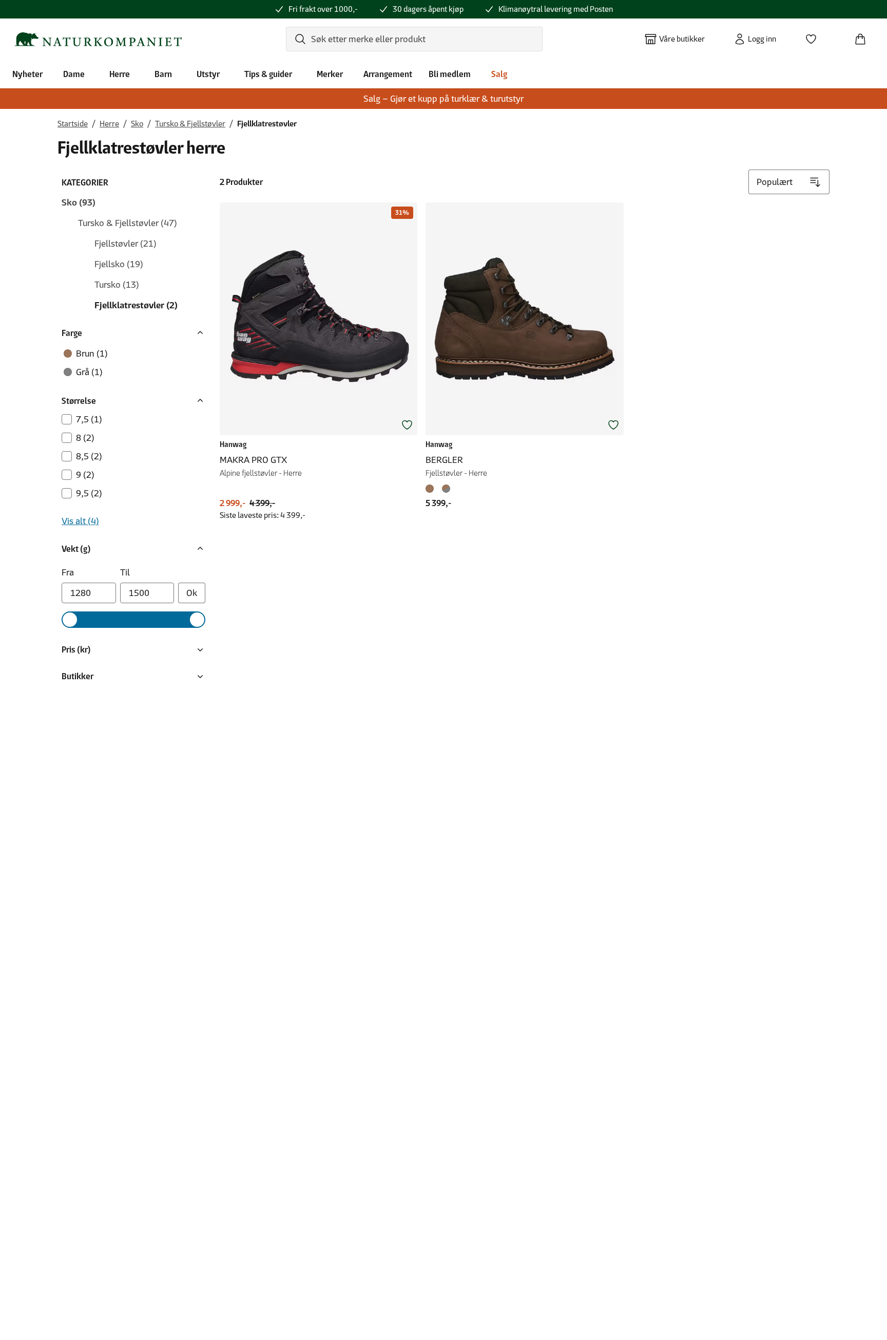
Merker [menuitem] (330, 74)
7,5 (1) (89, 419)
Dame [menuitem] (74, 74)
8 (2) (85, 438)
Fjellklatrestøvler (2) (136, 305)
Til (125, 572)
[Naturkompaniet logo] (98, 39)
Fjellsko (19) (118, 264)
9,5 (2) (89, 493)
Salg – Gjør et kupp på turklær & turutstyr (443, 98)
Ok (191, 593)
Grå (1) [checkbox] (89, 372)
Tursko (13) (116, 284)
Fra (68, 572)
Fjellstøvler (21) (125, 243)
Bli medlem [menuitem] (450, 74)
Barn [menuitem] (163, 74)
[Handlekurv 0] (864, 36)
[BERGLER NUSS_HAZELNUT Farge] (446, 488)
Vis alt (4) (80, 521)
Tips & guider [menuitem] (268, 74)
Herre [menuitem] (119, 74)
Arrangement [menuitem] (387, 74)
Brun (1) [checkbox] (92, 353)
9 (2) (85, 475)
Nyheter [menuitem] (27, 74)
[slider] (70, 619)
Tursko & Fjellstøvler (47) (127, 223)
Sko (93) (78, 202)
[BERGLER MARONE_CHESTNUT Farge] (432, 488)
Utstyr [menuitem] (208, 74)
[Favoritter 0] (815, 36)
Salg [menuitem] (499, 74)
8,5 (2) (89, 456)
